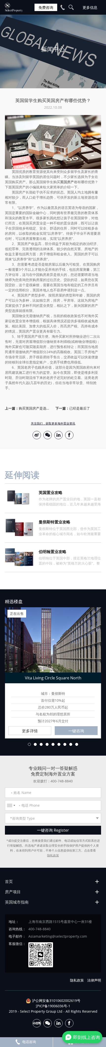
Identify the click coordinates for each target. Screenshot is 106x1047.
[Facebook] (69, 435)
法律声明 (94, 980)
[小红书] (37, 1023)
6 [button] (58, 744)
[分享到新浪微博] (37, 435)
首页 (9, 881)
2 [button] (35, 744)
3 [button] (41, 744)
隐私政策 (53, 855)
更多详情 (30, 731)
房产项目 (13, 891)
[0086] (11, 805)
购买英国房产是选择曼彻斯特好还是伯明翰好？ (35, 408)
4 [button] (47, 744)
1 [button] (29, 744)
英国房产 (67, 182)
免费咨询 (45, 7)
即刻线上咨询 (86, 1037)
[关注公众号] (47, 435)
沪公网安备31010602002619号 (56, 1000)
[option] (53, 51)
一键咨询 (76, 731)
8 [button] (70, 744)
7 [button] (64, 744)
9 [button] (76, 744)
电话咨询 (29, 1041)
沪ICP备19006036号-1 (53, 1006)
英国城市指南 (17, 902)
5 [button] (53, 744)
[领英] (58, 435)
